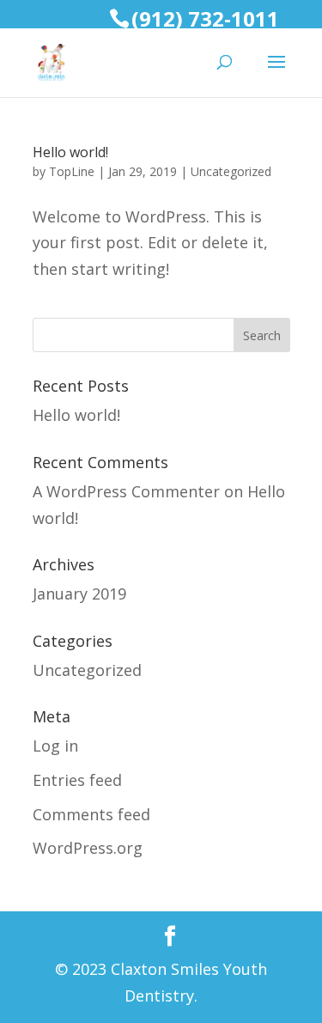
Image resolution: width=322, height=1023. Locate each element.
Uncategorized (231, 171)
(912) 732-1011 (205, 18)
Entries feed (77, 780)
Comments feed (91, 814)
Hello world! (70, 152)
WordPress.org (88, 847)
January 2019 (79, 593)
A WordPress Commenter (126, 491)
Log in (55, 745)
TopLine (71, 171)
